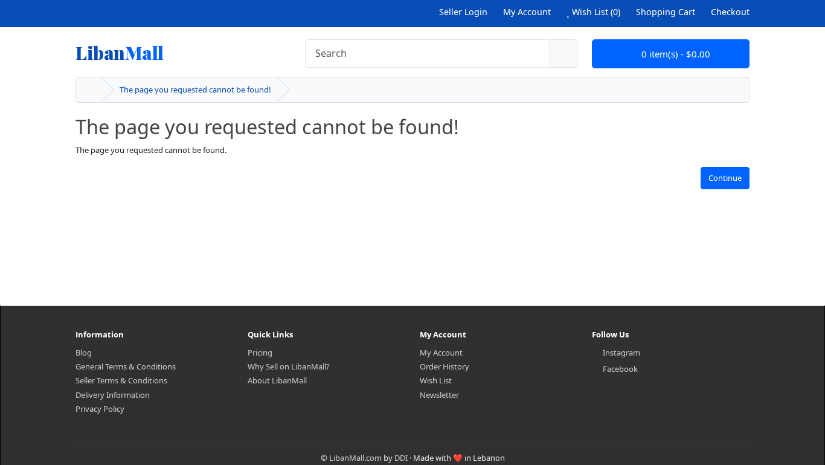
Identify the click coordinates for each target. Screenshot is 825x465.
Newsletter (439, 394)
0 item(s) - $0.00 (674, 54)
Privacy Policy (99, 408)
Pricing (260, 352)
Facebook (620, 368)
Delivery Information (112, 394)
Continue (725, 177)
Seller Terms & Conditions (121, 380)
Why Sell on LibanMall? (289, 366)
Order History (444, 366)
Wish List (436, 380)
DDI (401, 457)
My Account (441, 352)
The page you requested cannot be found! (195, 89)
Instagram (621, 352)
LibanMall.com (355, 457)
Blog (83, 352)
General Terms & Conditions (125, 366)
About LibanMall (277, 380)
